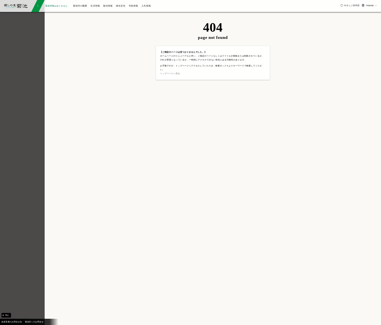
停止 (7, 315)
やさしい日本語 (352, 5)
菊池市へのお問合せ (34, 322)
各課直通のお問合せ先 (11, 322)
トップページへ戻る (170, 73)
